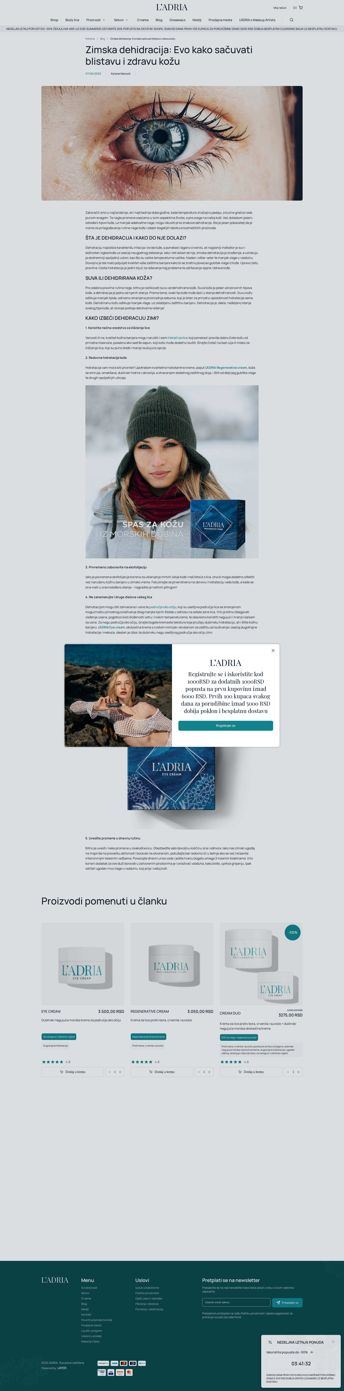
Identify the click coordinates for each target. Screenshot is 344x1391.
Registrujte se (226, 725)
